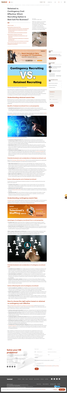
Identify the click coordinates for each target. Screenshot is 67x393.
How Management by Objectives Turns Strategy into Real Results (56, 71)
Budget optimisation (52, 75)
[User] (55, 2)
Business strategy (58, 75)
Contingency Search (52, 87)
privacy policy (38, 389)
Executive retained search (53, 85)
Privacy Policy (56, 365)
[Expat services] (27, 56)
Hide (12, 25)
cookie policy (43, 389)
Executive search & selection (53, 83)
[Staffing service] (27, 211)
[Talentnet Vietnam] (4, 2)
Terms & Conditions (48, 365)
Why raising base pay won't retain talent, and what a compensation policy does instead (56, 67)
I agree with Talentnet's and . (47, 365)
